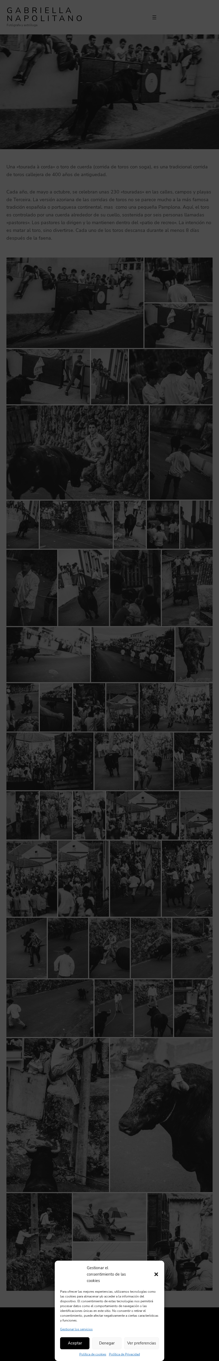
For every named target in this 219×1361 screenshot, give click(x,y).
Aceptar (75, 1343)
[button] (156, 1274)
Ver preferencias (141, 1343)
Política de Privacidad (124, 1354)
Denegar (107, 1343)
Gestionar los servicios (76, 1329)
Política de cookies (92, 1354)
